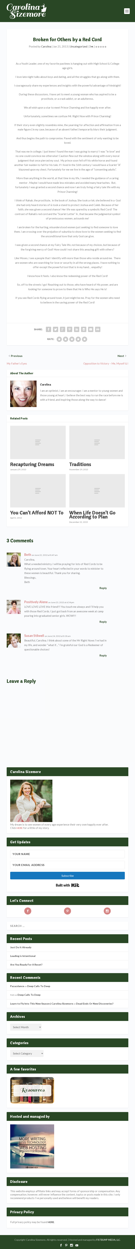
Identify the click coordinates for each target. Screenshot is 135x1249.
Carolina (46, 46)
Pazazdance (17, 986)
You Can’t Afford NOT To (37, 512)
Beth (27, 555)
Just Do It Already (20, 947)
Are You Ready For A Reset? (26, 964)
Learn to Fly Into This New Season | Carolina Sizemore (41, 1003)
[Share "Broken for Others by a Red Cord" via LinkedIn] (76, 329)
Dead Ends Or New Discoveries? (94, 1003)
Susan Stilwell (34, 636)
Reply (103, 588)
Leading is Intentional (23, 955)
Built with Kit (67, 885)
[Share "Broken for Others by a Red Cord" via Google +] (62, 329)
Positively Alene (36, 602)
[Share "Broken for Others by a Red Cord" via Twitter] (55, 329)
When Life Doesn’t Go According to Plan (92, 514)
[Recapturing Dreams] (38, 442)
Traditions (80, 464)
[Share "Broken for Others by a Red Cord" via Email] (90, 329)
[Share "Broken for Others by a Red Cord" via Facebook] (48, 329)
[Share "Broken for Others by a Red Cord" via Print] (97, 329)
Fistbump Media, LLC (108, 1239)
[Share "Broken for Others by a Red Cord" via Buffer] (83, 329)
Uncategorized (78, 46)
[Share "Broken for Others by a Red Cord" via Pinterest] (69, 329)
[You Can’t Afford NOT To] (38, 490)
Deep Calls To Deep (38, 986)
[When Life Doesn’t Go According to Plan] (97, 490)
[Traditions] (97, 442)
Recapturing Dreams (32, 464)
